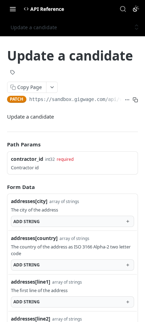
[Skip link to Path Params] (2, 144)
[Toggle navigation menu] (12, 8)
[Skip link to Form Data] (2, 187)
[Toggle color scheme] (135, 8)
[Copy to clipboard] (135, 100)
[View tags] (12, 73)
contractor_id (27, 159)
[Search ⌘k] (122, 8)
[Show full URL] (127, 100)
